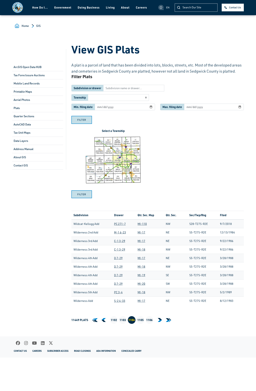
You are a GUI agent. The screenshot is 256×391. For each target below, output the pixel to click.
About (125, 7)
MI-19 (141, 275)
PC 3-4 (118, 292)
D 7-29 (118, 258)
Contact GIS (21, 165)
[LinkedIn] (43, 343)
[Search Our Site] (179, 7)
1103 (123, 320)
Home (25, 26)
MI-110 (142, 224)
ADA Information (106, 350)
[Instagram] (26, 343)
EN (167, 7)
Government (62, 7)
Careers (141, 7)
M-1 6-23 (120, 232)
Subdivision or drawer (87, 88)
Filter (81, 119)
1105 (140, 320)
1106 (149, 320)
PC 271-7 (120, 224)
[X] (51, 343)
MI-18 (141, 249)
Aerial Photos (22, 100)
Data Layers (21, 141)
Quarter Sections (24, 116)
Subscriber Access (57, 350)
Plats (17, 108)
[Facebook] (18, 343)
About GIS (20, 157)
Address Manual (23, 149)
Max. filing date (172, 107)
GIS (38, 26)
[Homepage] (17, 7)
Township (80, 97)
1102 (114, 320)
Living (110, 7)
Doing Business (89, 7)
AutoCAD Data (22, 124)
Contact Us (235, 7)
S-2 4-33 (119, 301)
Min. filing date (83, 107)
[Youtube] (34, 343)
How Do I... (40, 7)
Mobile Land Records (27, 83)
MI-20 (141, 283)
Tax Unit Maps (22, 132)
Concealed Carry (131, 350)
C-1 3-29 (119, 241)
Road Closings (82, 350)
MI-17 (141, 232)
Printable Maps (23, 91)
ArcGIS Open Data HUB (27, 67)
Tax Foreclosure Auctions (29, 75)
